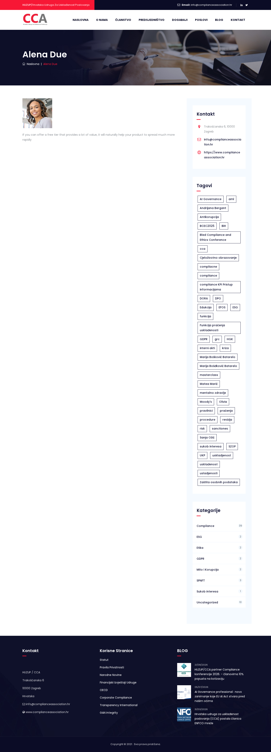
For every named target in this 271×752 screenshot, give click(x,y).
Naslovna (80, 20)
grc (217, 339)
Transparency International (118, 705)
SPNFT (201, 581)
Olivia (223, 402)
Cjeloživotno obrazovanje (218, 258)
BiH (224, 226)
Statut (104, 660)
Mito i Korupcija (208, 570)
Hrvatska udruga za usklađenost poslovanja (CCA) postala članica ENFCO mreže (218, 718)
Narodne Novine (111, 675)
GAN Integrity (109, 713)
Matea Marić (209, 384)
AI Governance (210, 199)
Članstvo (123, 20)
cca (202, 249)
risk (202, 429)
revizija (227, 420)
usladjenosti (208, 473)
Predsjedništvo (151, 20)
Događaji (179, 20)
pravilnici (206, 411)
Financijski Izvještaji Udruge (118, 682)
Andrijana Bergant (213, 208)
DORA (204, 298)
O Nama (102, 20)
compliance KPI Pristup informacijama (216, 287)
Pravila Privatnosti (112, 667)
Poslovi (201, 20)
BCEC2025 (207, 226)
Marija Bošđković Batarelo (218, 366)
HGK (230, 339)
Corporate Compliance (116, 698)
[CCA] (35, 20)
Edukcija (205, 307)
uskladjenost (221, 455)
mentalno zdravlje (213, 393)
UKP (202, 455)
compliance (208, 276)
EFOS (222, 307)
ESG (235, 307)
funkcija (205, 316)
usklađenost (209, 464)
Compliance (205, 526)
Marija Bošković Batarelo (217, 357)
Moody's (206, 402)
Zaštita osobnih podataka (219, 482)
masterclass (209, 375)
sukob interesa (210, 446)
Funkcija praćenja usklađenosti (212, 327)
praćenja (226, 411)
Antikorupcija (209, 217)
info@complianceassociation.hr (211, 5)
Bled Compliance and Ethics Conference (215, 237)
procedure (207, 420)
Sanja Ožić (207, 437)
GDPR (204, 339)
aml (231, 199)
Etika (200, 548)
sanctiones (220, 429)
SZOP (232, 446)
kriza (225, 348)
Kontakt (238, 20)
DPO (218, 298)
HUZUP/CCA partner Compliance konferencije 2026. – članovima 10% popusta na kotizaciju (219, 674)
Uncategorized (207, 602)
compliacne (208, 267)
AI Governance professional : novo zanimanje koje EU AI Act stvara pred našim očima (220, 696)
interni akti (207, 348)
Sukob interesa (207, 591)
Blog (219, 20)
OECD (104, 690)
